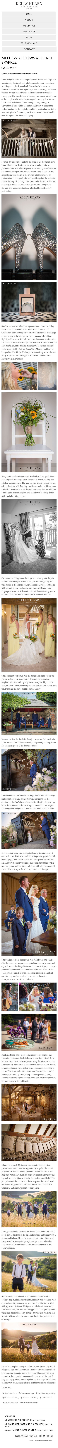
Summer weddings (27, 1393)
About (29, 20)
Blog (29, 37)
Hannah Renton (19, 972)
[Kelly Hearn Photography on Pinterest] (48, 1436)
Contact (29, 49)
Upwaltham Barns (9, 105)
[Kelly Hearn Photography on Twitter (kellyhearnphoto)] (44, 1436)
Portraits (29, 32)
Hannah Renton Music (30, 1402)
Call (29, 14)
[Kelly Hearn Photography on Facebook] (40, 1436)
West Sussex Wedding (30, 1398)
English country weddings (46, 1393)
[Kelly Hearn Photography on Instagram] (51, 1436)
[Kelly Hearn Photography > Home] (29, 9)
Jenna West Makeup (34, 348)
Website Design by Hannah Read (40, 1440)
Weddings (29, 26)
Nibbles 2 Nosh (40, 969)
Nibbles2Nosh (46, 1398)
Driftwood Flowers (38, 329)
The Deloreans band (11, 1402)
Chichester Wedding (11, 1398)
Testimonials (29, 43)
